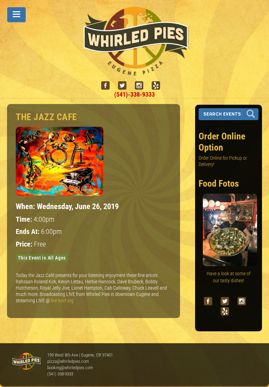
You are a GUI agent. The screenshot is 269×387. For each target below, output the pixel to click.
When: (26, 206)
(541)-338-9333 (134, 94)
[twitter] (125, 85)
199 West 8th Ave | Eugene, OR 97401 (80, 355)
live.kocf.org (62, 300)
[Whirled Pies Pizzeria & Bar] (139, 72)
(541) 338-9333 (60, 373)
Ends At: (28, 232)
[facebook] (108, 85)
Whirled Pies (26, 362)
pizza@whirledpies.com (68, 361)
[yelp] (159, 85)
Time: (25, 219)
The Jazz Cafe (46, 117)
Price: (25, 244)
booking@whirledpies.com (70, 367)
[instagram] (142, 85)
